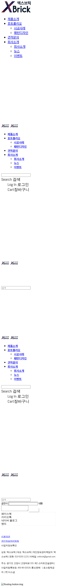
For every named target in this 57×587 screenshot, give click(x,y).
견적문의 (13, 37)
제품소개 (13, 18)
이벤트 (18, 55)
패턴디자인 (21, 32)
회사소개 (13, 42)
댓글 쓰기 (34, 510)
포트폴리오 (15, 23)
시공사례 (19, 28)
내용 (40, 503)
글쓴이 (4, 503)
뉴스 (17, 51)
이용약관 (5, 536)
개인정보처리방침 (10, 541)
